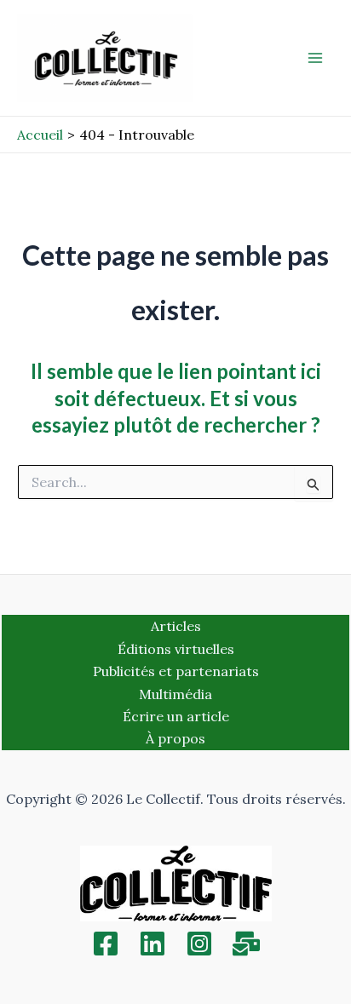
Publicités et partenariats (176, 671)
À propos (175, 738)
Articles (176, 625)
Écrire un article (176, 716)
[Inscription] (246, 943)
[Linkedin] (152, 943)
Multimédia (175, 694)
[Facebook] (105, 943)
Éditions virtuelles (176, 648)
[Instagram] (199, 943)
